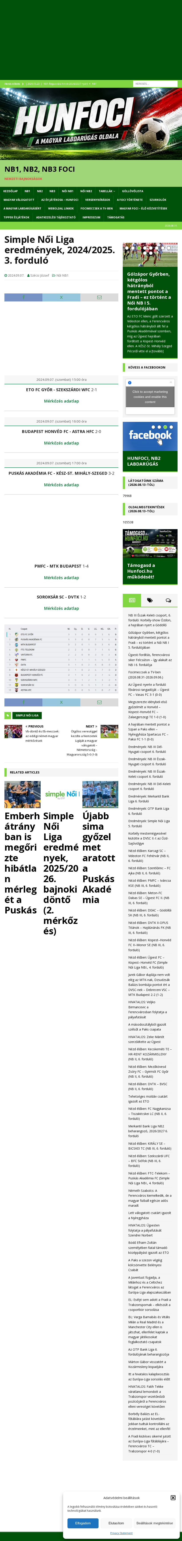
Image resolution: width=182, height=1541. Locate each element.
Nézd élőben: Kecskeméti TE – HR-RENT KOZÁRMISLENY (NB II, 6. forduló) (150, 1054)
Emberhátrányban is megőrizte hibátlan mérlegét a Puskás (22, 862)
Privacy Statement (121, 1533)
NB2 (40, 191)
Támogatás (115, 217)
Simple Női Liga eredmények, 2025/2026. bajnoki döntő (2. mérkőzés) (61, 873)
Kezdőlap (10, 191)
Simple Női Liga (27, 715)
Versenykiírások (97, 200)
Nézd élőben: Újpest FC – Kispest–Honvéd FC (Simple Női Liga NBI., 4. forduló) (148, 962)
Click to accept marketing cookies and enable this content (150, 396)
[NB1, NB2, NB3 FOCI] (91, 157)
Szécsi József (39, 275)
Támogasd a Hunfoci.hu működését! (141, 570)
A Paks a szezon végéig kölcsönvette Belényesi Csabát (145, 1264)
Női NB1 (67, 191)
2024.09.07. (16, 275)
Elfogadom (83, 1523)
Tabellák (105, 191)
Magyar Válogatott (19, 200)
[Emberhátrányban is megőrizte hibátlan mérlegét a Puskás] (22, 794)
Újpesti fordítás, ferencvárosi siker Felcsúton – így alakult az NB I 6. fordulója (148, 286)
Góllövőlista (132, 191)
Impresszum (91, 217)
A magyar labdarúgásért (22, 208)
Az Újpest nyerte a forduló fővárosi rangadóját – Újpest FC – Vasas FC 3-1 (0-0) (148, 689)
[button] (173, 1497)
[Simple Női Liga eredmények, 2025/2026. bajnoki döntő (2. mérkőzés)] (61, 794)
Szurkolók (158, 200)
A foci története (130, 200)
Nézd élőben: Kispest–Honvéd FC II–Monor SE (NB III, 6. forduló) (149, 944)
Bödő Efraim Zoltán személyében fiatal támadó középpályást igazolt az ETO (148, 1247)
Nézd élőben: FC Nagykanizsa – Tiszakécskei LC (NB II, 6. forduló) (149, 1113)
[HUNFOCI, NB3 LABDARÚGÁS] (150, 435)
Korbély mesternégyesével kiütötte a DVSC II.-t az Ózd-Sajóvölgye (148, 838)
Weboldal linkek (61, 208)
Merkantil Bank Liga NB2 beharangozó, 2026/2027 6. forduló (148, 1130)
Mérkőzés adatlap (61, 401)
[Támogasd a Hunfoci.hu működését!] (150, 543)
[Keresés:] (155, 83)
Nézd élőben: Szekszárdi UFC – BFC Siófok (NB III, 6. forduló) (149, 1160)
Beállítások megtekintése (154, 1523)
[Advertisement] (91, 44)
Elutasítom (116, 1523)
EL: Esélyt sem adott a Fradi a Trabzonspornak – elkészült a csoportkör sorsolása (149, 1304)
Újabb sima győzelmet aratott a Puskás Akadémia (98, 857)
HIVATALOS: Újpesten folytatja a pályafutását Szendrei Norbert (145, 1229)
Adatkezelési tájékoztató (56, 217)
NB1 (27, 191)
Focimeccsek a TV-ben (97, 208)
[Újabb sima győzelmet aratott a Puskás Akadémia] (100, 794)
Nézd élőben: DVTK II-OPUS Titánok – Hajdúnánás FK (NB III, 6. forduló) (149, 927)
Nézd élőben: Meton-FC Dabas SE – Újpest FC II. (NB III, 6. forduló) (148, 897)
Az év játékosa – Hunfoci (59, 200)
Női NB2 (86, 191)
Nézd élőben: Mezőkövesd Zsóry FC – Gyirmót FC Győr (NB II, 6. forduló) (148, 1071)
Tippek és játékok (16, 217)
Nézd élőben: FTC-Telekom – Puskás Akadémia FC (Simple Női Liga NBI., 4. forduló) (149, 1177)
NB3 (52, 191)
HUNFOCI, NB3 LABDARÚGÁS (143, 460)
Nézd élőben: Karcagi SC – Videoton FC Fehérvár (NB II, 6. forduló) (148, 855)
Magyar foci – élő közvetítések (143, 208)
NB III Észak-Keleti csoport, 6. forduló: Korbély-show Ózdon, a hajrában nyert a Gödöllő (149, 619)
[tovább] (133, 350)
